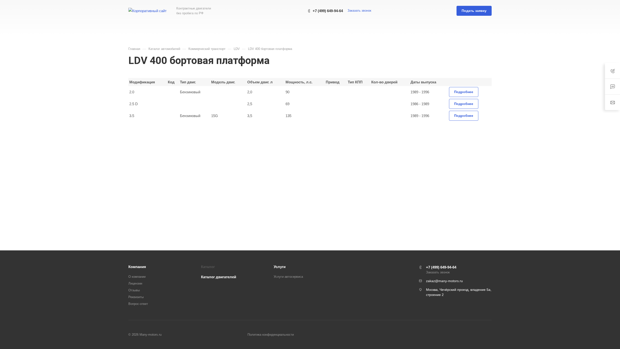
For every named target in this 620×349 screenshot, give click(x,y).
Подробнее (463, 92)
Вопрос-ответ (138, 304)
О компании (137, 276)
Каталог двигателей (218, 277)
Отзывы (134, 290)
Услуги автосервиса (288, 276)
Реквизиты (136, 297)
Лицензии (135, 283)
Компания (137, 267)
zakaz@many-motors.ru (444, 281)
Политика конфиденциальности (271, 334)
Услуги (280, 267)
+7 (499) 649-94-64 (328, 11)
